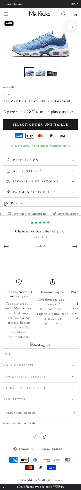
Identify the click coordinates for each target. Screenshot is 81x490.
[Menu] (6, 14)
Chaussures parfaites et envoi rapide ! (40, 234)
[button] (63, 14)
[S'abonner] (75, 413)
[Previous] (6, 246)
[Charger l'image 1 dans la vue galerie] (29, 72)
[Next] (75, 246)
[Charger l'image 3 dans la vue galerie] (52, 72)
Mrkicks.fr (33, 480)
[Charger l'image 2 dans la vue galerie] (40, 72)
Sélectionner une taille (40, 125)
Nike (6, 94)
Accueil (9, 87)
